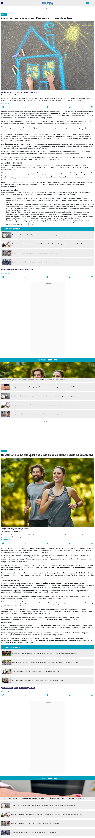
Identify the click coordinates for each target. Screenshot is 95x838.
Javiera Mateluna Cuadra (12, 92)
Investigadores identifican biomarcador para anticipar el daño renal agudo (37, 253)
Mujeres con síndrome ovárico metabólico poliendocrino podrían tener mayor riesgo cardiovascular (45, 653)
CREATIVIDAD (5, 269)
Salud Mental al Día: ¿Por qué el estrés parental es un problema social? (35, 671)
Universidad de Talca (29, 116)
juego (11, 269)
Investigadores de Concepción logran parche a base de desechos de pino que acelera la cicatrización (45, 387)
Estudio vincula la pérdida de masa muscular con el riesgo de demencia (36, 262)
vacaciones (29, 269)
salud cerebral (23, 687)
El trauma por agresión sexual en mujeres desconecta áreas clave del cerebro (38, 680)
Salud (4, 14)
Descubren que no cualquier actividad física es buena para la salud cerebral (34, 380)
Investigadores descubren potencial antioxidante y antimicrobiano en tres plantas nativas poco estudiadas (47, 244)
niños (17, 269)
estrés (15, 687)
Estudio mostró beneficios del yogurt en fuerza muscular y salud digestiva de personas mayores (44, 235)
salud (22, 269)
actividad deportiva (7, 687)
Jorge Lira (5, 529)
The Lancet (31, 687)
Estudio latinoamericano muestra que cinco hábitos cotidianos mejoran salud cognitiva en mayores (45, 662)
